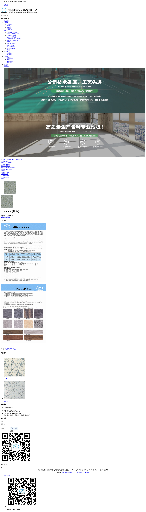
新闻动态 (6, 51)
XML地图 (86, 472)
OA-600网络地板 (11, 46)
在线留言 (6, 64)
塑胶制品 (9, 42)
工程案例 (9, 24)
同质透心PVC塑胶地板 (13, 34)
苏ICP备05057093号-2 (67, 472)
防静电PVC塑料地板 (12, 32)
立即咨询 (3, 217)
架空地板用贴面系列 (12, 40)
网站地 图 (80, 472)
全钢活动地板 (10, 45)
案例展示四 (10, 62)
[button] (14, 428)
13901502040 (7, 475)
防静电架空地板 (11, 43)
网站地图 (6, 4)
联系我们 (6, 5)
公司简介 (9, 25)
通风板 (8, 50)
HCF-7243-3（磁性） (11, 348)
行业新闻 (9, 53)
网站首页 (6, 21)
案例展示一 (10, 58)
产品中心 (6, 30)
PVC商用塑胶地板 (11, 35)
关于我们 (6, 22)
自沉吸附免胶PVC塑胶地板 (14, 38)
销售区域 (9, 29)
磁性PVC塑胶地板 (11, 37)
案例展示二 (10, 59)
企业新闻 (9, 54)
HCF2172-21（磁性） (11, 349)
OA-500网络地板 (11, 48)
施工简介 (9, 27)
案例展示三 (10, 61)
